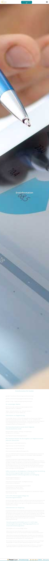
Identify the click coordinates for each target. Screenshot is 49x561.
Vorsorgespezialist (26, 1)
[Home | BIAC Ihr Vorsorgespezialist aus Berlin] (4, 2)
